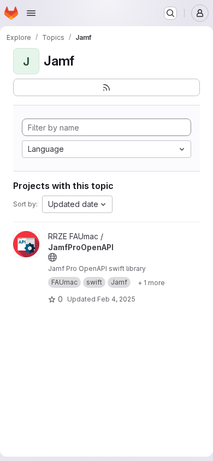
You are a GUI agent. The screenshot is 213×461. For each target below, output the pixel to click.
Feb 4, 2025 (116, 299)
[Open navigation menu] (31, 13)
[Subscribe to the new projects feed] (106, 87)
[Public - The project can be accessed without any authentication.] (52, 257)
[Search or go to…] (170, 13)
